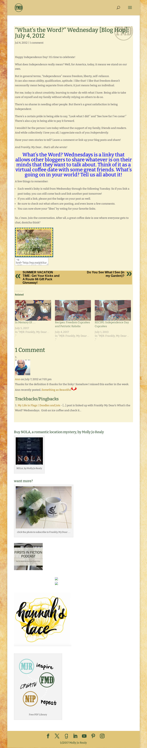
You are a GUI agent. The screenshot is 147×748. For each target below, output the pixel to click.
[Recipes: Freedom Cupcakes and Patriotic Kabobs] (73, 310)
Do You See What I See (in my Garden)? (105, 274)
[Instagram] (102, 736)
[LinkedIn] (75, 736)
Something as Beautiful (56, 389)
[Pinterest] (93, 736)
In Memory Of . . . (25, 322)
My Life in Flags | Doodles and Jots (39, 405)
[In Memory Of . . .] (33, 310)
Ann (17, 379)
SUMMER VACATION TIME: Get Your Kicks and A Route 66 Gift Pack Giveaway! (41, 277)
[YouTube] (84, 736)
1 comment (36, 42)
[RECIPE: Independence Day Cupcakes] (113, 310)
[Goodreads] (66, 736)
